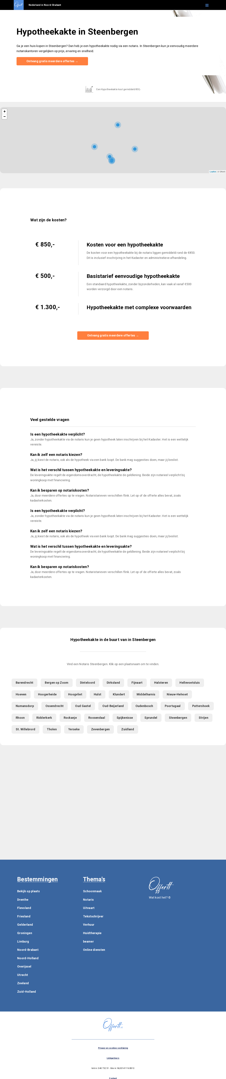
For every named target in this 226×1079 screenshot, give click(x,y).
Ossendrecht (54, 706)
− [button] (4, 116)
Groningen (24, 933)
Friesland (23, 916)
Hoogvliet (75, 694)
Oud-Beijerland (113, 706)
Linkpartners (113, 1058)
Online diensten (94, 949)
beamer (88, 941)
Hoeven (21, 694)
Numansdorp (25, 706)
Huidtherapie (92, 933)
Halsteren (161, 682)
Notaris (88, 899)
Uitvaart (88, 908)
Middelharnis (146, 694)
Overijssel (24, 966)
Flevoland (24, 908)
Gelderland (25, 924)
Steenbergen (178, 717)
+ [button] (4, 111)
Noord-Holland (28, 958)
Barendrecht (24, 682)
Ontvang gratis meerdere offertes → (52, 61)
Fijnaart (137, 682)
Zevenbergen (100, 729)
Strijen (203, 717)
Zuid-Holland (26, 991)
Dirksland (113, 682)
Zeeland (23, 983)
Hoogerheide (47, 694)
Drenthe (22, 899)
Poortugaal (173, 706)
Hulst (97, 694)
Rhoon (20, 717)
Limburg (23, 941)
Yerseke (74, 729)
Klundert (119, 694)
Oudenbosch (144, 706)
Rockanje (70, 717)
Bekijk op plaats (28, 891)
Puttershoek (201, 706)
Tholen (52, 729)
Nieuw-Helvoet (177, 694)
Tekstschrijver (93, 916)
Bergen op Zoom (56, 682)
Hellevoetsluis (190, 682)
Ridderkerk (44, 717)
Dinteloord (87, 682)
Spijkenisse (125, 717)
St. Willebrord (25, 729)
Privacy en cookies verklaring (113, 1048)
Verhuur (88, 924)
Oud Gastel (83, 706)
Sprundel (150, 717)
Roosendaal (96, 717)
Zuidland (127, 729)
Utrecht (22, 975)
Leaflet (213, 171)
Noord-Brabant (28, 949)
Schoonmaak (92, 891)
